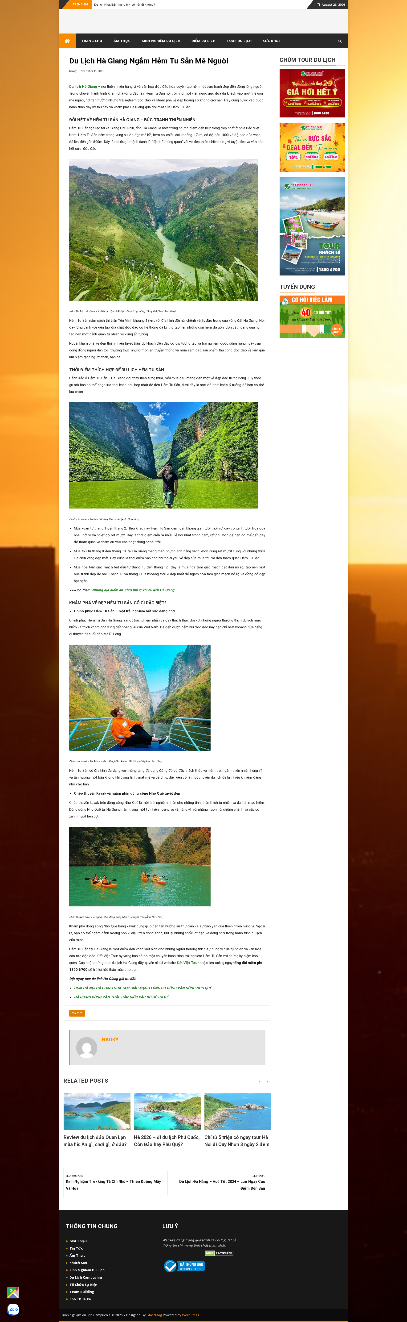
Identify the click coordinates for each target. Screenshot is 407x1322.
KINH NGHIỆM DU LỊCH (161, 40)
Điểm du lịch (203, 40)
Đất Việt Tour (188, 963)
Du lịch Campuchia (85, 1277)
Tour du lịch (239, 40)
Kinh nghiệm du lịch (87, 1270)
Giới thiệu (78, 1241)
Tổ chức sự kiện (83, 1284)
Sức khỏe (272, 40)
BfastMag (154, 1315)
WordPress (190, 1315)
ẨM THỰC (122, 40)
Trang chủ (91, 40)
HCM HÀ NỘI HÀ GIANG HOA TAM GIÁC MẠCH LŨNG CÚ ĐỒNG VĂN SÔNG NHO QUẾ (143, 988)
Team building (81, 1291)
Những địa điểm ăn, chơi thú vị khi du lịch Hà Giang (133, 590)
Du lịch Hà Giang (83, 86)
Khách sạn (78, 1262)
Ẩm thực (77, 1255)
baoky (73, 71)
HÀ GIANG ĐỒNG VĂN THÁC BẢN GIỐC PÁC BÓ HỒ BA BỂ (121, 997)
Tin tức (77, 1013)
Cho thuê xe (80, 1299)
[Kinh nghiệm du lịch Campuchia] (67, 40)
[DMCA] (219, 1253)
